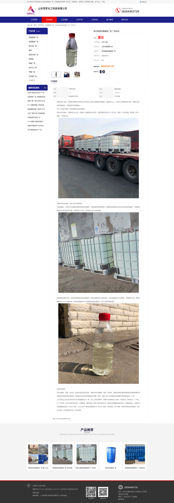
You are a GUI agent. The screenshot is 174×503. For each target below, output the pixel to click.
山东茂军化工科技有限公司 (68, 489)
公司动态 (94, 20)
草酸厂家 (32, 63)
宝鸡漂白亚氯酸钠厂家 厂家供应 (135, 468)
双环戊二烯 (33, 67)
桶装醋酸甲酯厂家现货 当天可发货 (37, 109)
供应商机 (49, 20)
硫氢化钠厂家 (33, 55)
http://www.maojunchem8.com (61, 418)
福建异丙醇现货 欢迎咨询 (36, 125)
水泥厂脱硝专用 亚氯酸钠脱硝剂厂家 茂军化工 (37, 113)
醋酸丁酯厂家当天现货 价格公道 (37, 101)
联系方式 (125, 20)
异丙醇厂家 (33, 76)
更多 (45, 88)
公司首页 (34, 20)
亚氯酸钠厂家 (33, 37)
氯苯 (30, 50)
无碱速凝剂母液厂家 (34, 117)
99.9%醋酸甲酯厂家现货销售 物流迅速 (37, 105)
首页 (35, 25)
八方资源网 (43, 495)
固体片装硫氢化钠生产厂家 (36, 92)
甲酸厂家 (32, 72)
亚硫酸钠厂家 (49, 25)
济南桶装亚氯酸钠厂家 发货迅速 (38, 468)
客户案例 (109, 20)
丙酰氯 (31, 59)
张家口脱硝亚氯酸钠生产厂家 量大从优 (63, 468)
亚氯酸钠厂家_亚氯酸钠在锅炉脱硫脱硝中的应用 (37, 97)
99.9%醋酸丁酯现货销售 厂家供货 (37, 121)
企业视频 (64, 20)
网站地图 (64, 495)
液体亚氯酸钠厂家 (86, 468)
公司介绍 (79, 20)
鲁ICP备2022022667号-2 (53, 489)
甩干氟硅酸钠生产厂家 (35, 130)
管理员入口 (57, 495)
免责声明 (50, 495)
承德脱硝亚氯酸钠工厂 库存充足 (111, 468)
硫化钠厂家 (33, 46)
